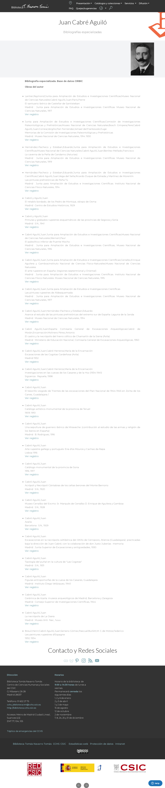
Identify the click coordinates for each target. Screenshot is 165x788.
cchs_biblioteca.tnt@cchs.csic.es (24, 704)
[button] (78, 785)
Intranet (120, 743)
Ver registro (32, 114)
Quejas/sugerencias (86, 8)
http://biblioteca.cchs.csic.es (21, 708)
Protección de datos (101, 743)
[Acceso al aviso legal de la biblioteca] (82, 751)
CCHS (56, 743)
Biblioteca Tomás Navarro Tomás (32, 743)
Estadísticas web (78, 743)
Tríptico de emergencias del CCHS (25, 731)
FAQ (71, 8)
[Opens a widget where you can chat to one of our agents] (155, 783)
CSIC (63, 743)
